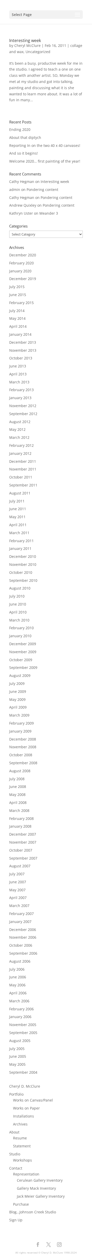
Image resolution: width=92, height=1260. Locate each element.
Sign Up (15, 1219)
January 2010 (20, 635)
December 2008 (22, 739)
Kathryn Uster (21, 213)
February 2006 (21, 1008)
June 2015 (17, 294)
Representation (26, 1174)
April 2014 (18, 326)
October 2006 (20, 945)
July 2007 (17, 873)
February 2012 (21, 445)
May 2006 (17, 984)
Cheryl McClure (27, 45)
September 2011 (23, 485)
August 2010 (19, 588)
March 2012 (19, 437)
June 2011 (17, 508)
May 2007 (17, 889)
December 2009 (22, 643)
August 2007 (19, 865)
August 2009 (19, 675)
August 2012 (19, 421)
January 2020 (20, 270)
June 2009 (17, 691)
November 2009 (22, 651)
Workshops (22, 1160)
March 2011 (19, 532)
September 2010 (23, 580)
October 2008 (20, 754)
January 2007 (20, 921)
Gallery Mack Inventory (36, 1188)
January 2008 (20, 826)
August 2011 (19, 493)
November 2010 (22, 564)
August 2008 (19, 770)
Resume (20, 1138)
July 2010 (17, 596)
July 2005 (17, 1048)
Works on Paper (26, 1108)
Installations (23, 1116)
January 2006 (20, 1016)
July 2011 (17, 501)
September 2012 (23, 413)
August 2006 (19, 961)
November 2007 (22, 842)
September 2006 (23, 953)
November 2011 (22, 469)
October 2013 (20, 358)
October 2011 (20, 477)
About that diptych (25, 137)
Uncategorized (38, 51)
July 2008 (17, 778)
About (14, 1132)
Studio (14, 1154)
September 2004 (23, 1072)
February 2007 (21, 913)
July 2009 (17, 683)
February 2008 (21, 818)
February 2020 (21, 263)
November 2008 (22, 746)
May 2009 (17, 699)
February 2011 (21, 540)
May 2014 (17, 318)
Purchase (21, 1204)
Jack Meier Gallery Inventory (41, 1196)
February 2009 (21, 723)
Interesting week (25, 40)
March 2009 (19, 715)
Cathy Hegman (21, 181)
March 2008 (19, 810)
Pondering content (42, 189)
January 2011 (20, 548)
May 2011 (17, 516)
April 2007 (18, 897)
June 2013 (17, 366)
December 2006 (22, 929)
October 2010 (20, 572)
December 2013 (22, 342)
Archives (20, 1124)
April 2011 (18, 524)
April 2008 (18, 802)
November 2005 (22, 1024)
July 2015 (17, 286)
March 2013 (19, 382)
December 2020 (22, 255)
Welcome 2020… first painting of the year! (44, 161)
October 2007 (20, 850)
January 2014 (20, 334)
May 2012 (17, 429)
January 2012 (20, 453)
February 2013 (21, 389)
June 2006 (17, 977)
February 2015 (21, 302)
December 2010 (22, 556)
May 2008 (17, 794)
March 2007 (19, 905)
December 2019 (22, 278)
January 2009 (20, 731)
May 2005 (17, 1064)
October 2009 (20, 659)
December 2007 (22, 834)
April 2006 (18, 992)
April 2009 (18, 707)
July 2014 (17, 310)
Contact (15, 1168)
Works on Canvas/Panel (33, 1100)
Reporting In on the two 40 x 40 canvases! (44, 145)
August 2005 (19, 1040)
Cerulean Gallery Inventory (40, 1180)
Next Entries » (71, 116)
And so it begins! (23, 153)
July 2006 (17, 969)
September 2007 (23, 858)
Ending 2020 (19, 129)
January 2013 (20, 397)
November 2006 (22, 937)
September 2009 (23, 667)
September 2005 (23, 1032)
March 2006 (19, 1000)
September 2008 (23, 762)
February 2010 (21, 627)
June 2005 (17, 1056)
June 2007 (17, 881)
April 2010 (18, 612)
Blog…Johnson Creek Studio (32, 1211)
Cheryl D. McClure (24, 1086)
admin (14, 189)
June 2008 (17, 786)
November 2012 (22, 405)
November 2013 (22, 350)
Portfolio (16, 1094)
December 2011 (22, 461)
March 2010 (19, 620)
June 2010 (17, 604)
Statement (22, 1146)
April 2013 (18, 374)
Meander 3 (48, 213)
